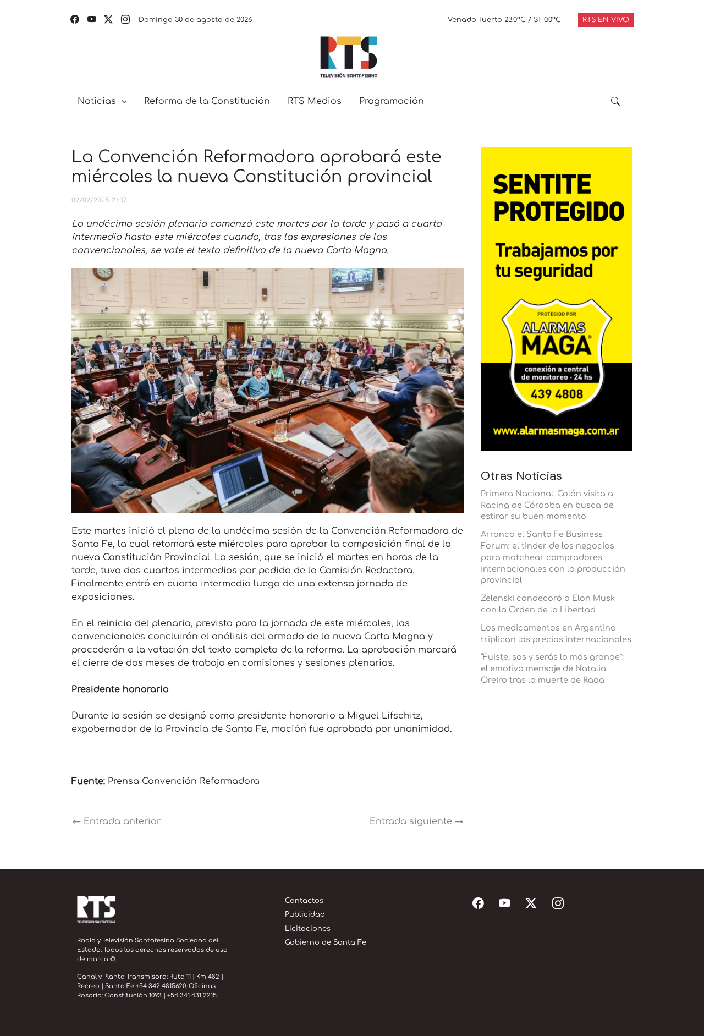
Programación (391, 101)
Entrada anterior (117, 821)
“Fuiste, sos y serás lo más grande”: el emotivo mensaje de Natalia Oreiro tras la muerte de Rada (552, 668)
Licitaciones (308, 929)
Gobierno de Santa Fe (325, 942)
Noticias (97, 101)
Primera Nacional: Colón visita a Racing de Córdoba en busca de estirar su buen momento (547, 505)
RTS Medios (315, 101)
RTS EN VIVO (605, 20)
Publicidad (305, 914)
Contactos (304, 901)
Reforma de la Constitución (207, 101)
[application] (121, 101)
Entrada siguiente (416, 821)
